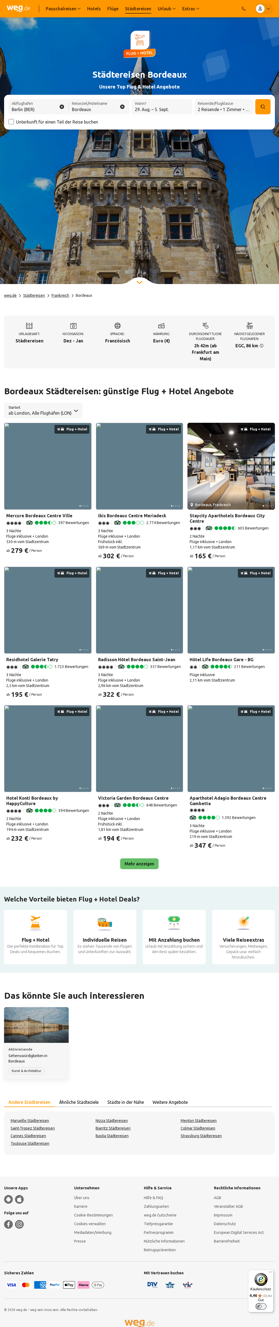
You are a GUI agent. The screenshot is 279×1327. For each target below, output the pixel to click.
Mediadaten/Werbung (92, 1232)
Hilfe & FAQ (153, 1198)
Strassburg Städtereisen (201, 1136)
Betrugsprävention (160, 1250)
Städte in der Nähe (125, 1102)
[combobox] (38, 107)
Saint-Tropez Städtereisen (33, 1128)
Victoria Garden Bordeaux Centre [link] (133, 798)
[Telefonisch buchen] (243, 8)
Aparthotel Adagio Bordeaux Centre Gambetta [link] (228, 801)
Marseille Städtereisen (30, 1120)
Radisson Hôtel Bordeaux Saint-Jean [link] (136, 659)
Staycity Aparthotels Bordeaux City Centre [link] (227, 518)
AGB (217, 1198)
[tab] (29, 1102)
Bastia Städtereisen (112, 1136)
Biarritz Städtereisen (113, 1128)
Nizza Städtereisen (112, 1120)
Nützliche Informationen (164, 1241)
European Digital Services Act (239, 1232)
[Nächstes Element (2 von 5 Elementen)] (85, 466)
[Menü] (270, 1273)
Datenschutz (225, 1224)
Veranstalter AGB (228, 1206)
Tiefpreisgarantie (158, 1224)
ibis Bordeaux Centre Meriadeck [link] (132, 515)
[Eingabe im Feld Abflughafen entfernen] (62, 107)
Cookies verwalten (90, 1224)
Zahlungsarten (156, 1206)
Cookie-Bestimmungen (93, 1215)
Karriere (80, 1206)
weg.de (10, 295)
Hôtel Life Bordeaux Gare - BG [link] (221, 659)
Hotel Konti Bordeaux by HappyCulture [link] (32, 801)
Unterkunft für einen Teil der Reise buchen (57, 121)
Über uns (81, 1198)
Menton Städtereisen (199, 1120)
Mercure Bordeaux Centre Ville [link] (39, 515)
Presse (80, 1241)
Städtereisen (34, 295)
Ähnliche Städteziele (79, 1102)
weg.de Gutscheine (160, 1215)
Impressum (223, 1215)
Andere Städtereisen (29, 1102)
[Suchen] (263, 106)
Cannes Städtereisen (28, 1136)
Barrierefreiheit (227, 1241)
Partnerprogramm (159, 1232)
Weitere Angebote (170, 1102)
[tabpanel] (139, 1133)
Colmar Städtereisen (198, 1128)
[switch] (261, 1306)
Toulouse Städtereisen (30, 1143)
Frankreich (60, 295)
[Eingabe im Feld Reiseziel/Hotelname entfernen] (122, 107)
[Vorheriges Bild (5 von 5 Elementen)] (10, 466)
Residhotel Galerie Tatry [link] (32, 659)
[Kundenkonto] (264, 8)
